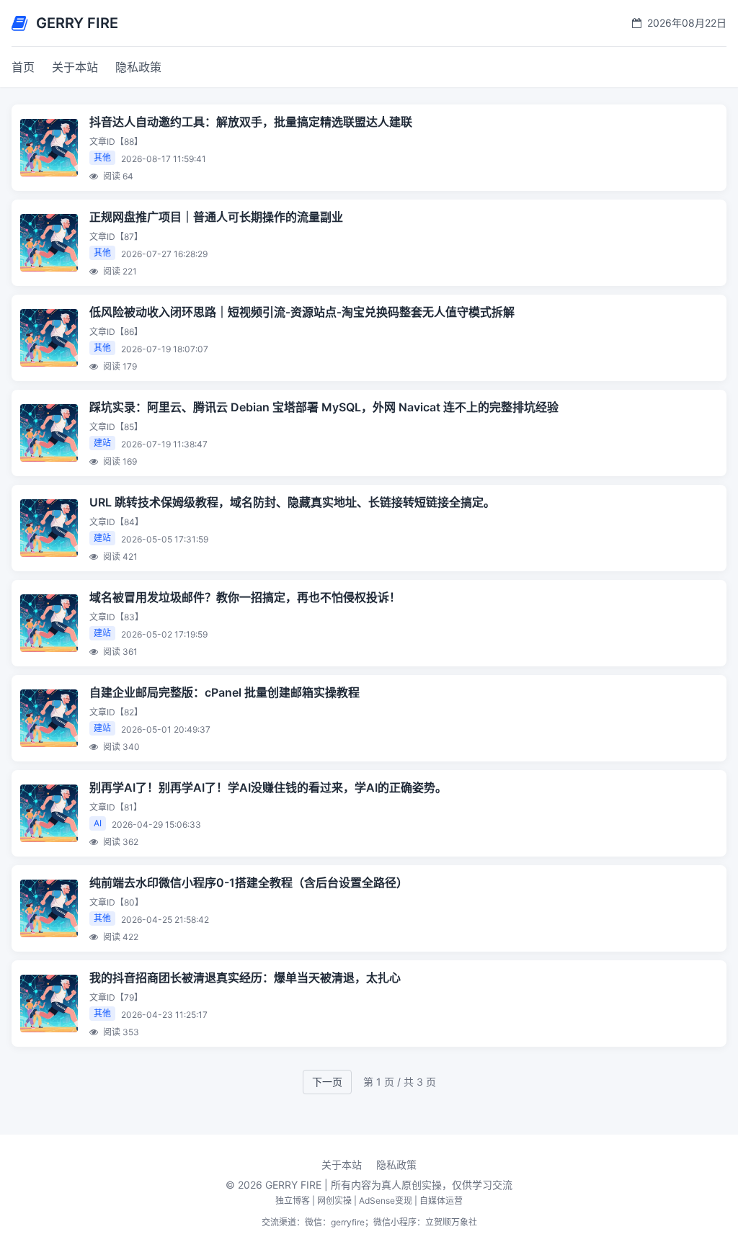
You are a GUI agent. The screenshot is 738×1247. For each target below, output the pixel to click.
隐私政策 (138, 67)
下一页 (327, 1082)
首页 (23, 67)
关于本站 (75, 67)
